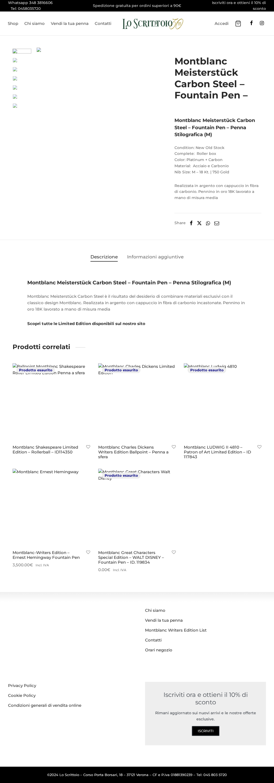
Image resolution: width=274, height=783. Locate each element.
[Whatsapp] (208, 223)
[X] (199, 223)
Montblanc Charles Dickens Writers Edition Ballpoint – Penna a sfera (133, 452)
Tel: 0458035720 (26, 8)
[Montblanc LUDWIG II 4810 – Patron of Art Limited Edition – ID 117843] (222, 402)
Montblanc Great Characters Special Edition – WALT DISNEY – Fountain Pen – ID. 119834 (131, 557)
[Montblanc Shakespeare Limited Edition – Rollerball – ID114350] (51, 402)
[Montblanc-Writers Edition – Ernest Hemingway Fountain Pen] (51, 507)
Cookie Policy (22, 695)
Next (149, 106)
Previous (42, 106)
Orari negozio (158, 649)
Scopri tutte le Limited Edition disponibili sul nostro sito (86, 323)
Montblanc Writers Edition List (176, 630)
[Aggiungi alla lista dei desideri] (88, 447)
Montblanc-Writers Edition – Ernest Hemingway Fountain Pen (46, 555)
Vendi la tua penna (70, 23)
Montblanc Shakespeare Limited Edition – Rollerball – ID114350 (45, 449)
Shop (13, 23)
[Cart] (238, 23)
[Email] (216, 223)
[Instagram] (262, 23)
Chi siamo (34, 23)
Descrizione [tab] (104, 256)
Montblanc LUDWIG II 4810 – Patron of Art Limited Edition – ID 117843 (217, 452)
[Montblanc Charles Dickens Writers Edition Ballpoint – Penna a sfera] (137, 402)
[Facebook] (251, 23)
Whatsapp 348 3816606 (30, 3)
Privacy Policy (22, 685)
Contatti (103, 23)
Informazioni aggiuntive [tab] (155, 256)
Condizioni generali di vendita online (44, 705)
